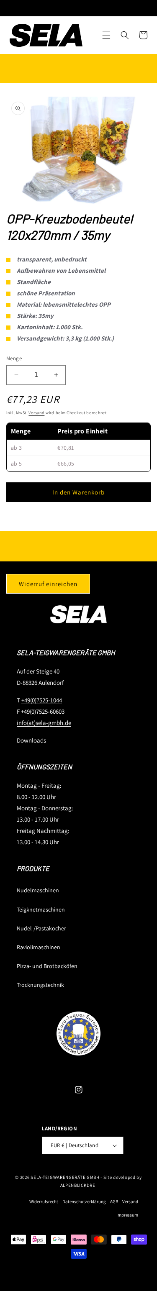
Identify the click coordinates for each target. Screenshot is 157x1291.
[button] (106, 35)
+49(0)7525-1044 (41, 700)
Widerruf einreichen (48, 584)
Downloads (31, 740)
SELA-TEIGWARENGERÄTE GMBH (65, 1177)
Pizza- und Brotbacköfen (47, 966)
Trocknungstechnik (40, 985)
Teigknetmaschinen (41, 909)
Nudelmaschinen (38, 890)
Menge (14, 358)
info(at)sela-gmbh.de (44, 723)
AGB (114, 1201)
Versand (36, 412)
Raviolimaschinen (38, 947)
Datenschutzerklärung (84, 1201)
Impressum (127, 1215)
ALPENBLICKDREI (78, 1185)
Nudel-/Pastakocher (41, 928)
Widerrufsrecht (43, 1201)
